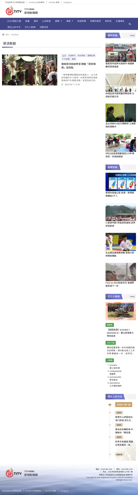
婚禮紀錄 (91, 55)
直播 (27, 21)
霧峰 (74, 59)
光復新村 (72, 55)
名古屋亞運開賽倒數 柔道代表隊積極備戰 (120, 254)
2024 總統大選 (14, 21)
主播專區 (120, 21)
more (119, 454)
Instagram (68, 2)
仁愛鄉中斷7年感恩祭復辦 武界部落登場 (120, 224)
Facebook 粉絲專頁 (36, 2)
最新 (36, 21)
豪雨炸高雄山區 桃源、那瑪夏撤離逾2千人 (120, 194)
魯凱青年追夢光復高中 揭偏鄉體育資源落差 (120, 65)
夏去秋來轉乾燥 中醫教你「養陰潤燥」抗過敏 (124, 431)
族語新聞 (81, 21)
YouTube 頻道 (54, 2)
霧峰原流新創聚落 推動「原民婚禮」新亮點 (78, 65)
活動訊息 (44, 27)
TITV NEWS (29, 9)
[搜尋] (130, 24)
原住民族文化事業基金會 (15, 2)
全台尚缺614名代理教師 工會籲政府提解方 (121, 125)
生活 (64, 55)
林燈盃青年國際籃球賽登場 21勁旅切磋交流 (120, 95)
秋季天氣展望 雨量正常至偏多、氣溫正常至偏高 (124, 443)
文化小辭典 (30, 27)
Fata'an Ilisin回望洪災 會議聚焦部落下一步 (120, 284)
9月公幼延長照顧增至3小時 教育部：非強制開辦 (120, 155)
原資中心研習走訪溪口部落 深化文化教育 (124, 419)
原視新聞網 (31, 13)
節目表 (108, 21)
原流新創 (81, 55)
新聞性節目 (95, 21)
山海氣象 (46, 21)
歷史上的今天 (14, 27)
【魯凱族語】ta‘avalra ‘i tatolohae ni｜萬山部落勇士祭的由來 (120, 332)
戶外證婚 (66, 59)
